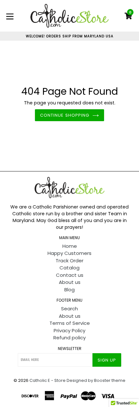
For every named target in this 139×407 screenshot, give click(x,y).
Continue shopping (64, 115)
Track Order (69, 260)
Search (69, 308)
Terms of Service (69, 323)
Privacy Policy (69, 330)
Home (69, 246)
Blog (69, 289)
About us (69, 282)
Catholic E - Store (47, 380)
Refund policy (69, 337)
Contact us (69, 275)
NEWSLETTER (69, 348)
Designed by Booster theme (96, 380)
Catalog (69, 267)
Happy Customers (69, 253)
